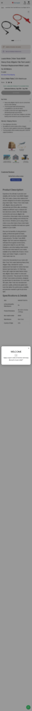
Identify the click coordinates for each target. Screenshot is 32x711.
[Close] (28, 348)
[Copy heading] (16, 355)
